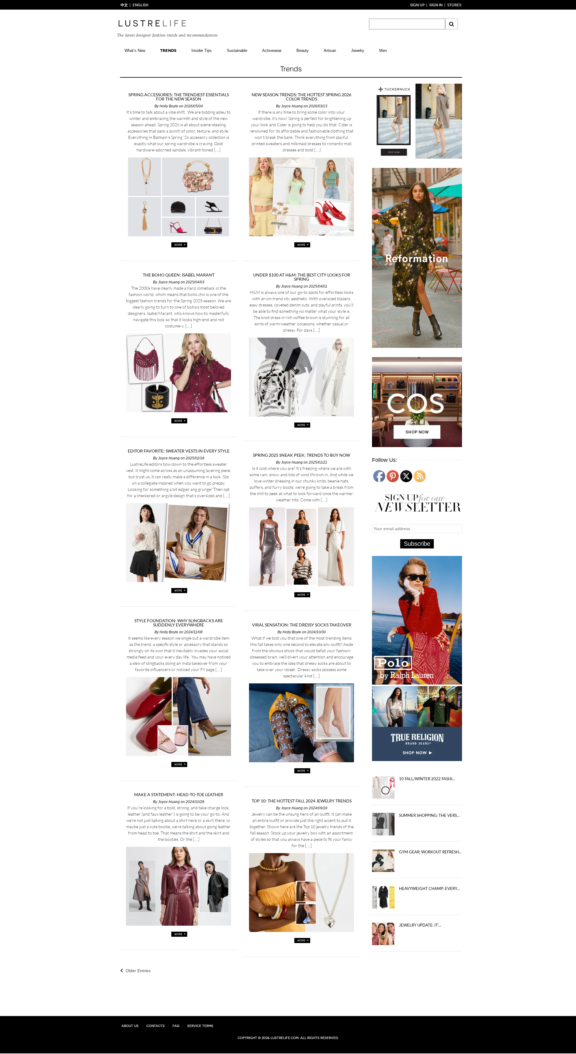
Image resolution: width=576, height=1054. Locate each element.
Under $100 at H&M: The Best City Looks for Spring (301, 277)
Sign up (417, 5)
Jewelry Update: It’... (420, 926)
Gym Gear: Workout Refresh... (430, 853)
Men (383, 50)
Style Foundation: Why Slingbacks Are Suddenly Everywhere (178, 623)
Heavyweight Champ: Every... (429, 890)
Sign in (435, 5)
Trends (168, 50)
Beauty (302, 50)
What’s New (134, 50)
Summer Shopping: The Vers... (429, 816)
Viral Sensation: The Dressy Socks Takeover (301, 625)
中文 (124, 5)
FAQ (175, 1026)
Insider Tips (201, 50)
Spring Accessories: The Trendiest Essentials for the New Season (178, 97)
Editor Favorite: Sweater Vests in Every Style (179, 451)
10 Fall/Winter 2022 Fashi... (427, 780)
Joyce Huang (292, 106)
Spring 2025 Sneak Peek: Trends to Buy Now (301, 455)
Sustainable (237, 50)
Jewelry (357, 50)
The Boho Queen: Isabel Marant (178, 275)
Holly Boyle (169, 106)
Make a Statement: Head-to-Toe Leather (178, 795)
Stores (454, 5)
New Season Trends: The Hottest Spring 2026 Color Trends (301, 97)
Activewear (271, 50)
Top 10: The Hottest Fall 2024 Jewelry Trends (302, 801)
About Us (130, 1026)
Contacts (155, 1026)
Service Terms (200, 1026)
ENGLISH (140, 5)
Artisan (330, 50)
